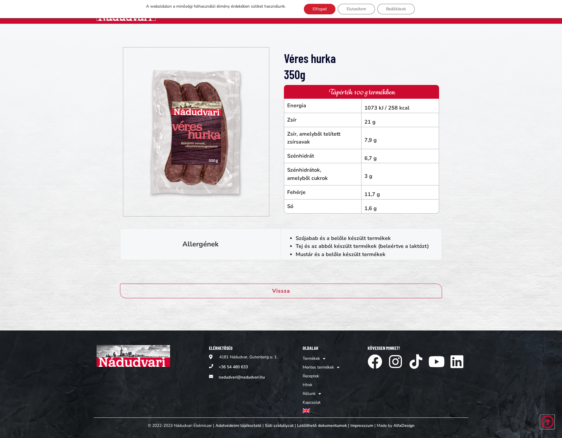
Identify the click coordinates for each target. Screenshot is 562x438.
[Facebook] (375, 361)
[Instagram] (395, 361)
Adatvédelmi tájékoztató (238, 425)
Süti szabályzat (279, 425)
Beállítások (396, 9)
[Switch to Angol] (321, 411)
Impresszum (361, 425)
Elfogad (320, 9)
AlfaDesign (403, 425)
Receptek (311, 376)
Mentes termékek (318, 367)
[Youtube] (436, 361)
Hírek (307, 385)
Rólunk (309, 393)
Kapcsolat (312, 402)
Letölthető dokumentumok (322, 425)
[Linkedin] (457, 361)
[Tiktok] (416, 361)
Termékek (311, 358)
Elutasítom (356, 9)
